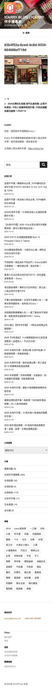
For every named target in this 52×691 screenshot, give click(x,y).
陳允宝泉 (20, 583)
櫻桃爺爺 (28, 561)
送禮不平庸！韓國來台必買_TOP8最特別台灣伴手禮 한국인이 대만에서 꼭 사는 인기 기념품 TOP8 (25, 187)
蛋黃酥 (17, 577)
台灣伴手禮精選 (10, 655)
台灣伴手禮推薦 (11, 474)
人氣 (8, 533)
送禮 (37, 577)
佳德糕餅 (36, 533)
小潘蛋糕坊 (11, 550)
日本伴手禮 (9, 498)
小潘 (35, 544)
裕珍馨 (27, 577)
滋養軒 (9, 566)
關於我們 (8, 637)
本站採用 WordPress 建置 (16, 683)
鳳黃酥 (19, 588)
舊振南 (38, 572)
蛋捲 (8, 577)
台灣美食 (8, 492)
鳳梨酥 (9, 588)
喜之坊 (9, 544)
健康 (8, 539)
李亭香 (17, 561)
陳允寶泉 (33, 583)
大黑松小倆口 (22, 544)
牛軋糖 (19, 566)
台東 (32, 539)
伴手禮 (17, 533)
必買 (8, 555)
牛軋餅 (29, 566)
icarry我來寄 (20, 528)
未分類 (7, 510)
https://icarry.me (35, 148)
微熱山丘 (35, 550)
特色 (6, 640)
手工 (37, 555)
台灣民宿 (8, 486)
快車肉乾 (18, 555)
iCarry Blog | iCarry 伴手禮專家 (24, 19)
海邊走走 (41, 561)
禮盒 (39, 566)
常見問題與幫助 (10, 651)
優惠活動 (8, 468)
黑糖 (28, 588)
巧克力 (24, 550)
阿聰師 (9, 583)
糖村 (8, 572)
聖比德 (27, 572)
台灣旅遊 (8, 480)
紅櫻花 (17, 572)
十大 (16, 539)
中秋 (42, 528)
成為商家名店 (10, 666)
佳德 (26, 533)
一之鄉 (33, 528)
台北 (24, 539)
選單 (28, 32)
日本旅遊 (8, 504)
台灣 (40, 539)
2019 (8, 528)
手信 (28, 555)
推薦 (8, 561)
